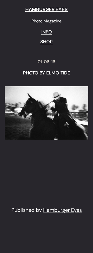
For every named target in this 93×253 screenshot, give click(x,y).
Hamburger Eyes (62, 210)
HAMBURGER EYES (46, 9)
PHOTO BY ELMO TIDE (46, 73)
